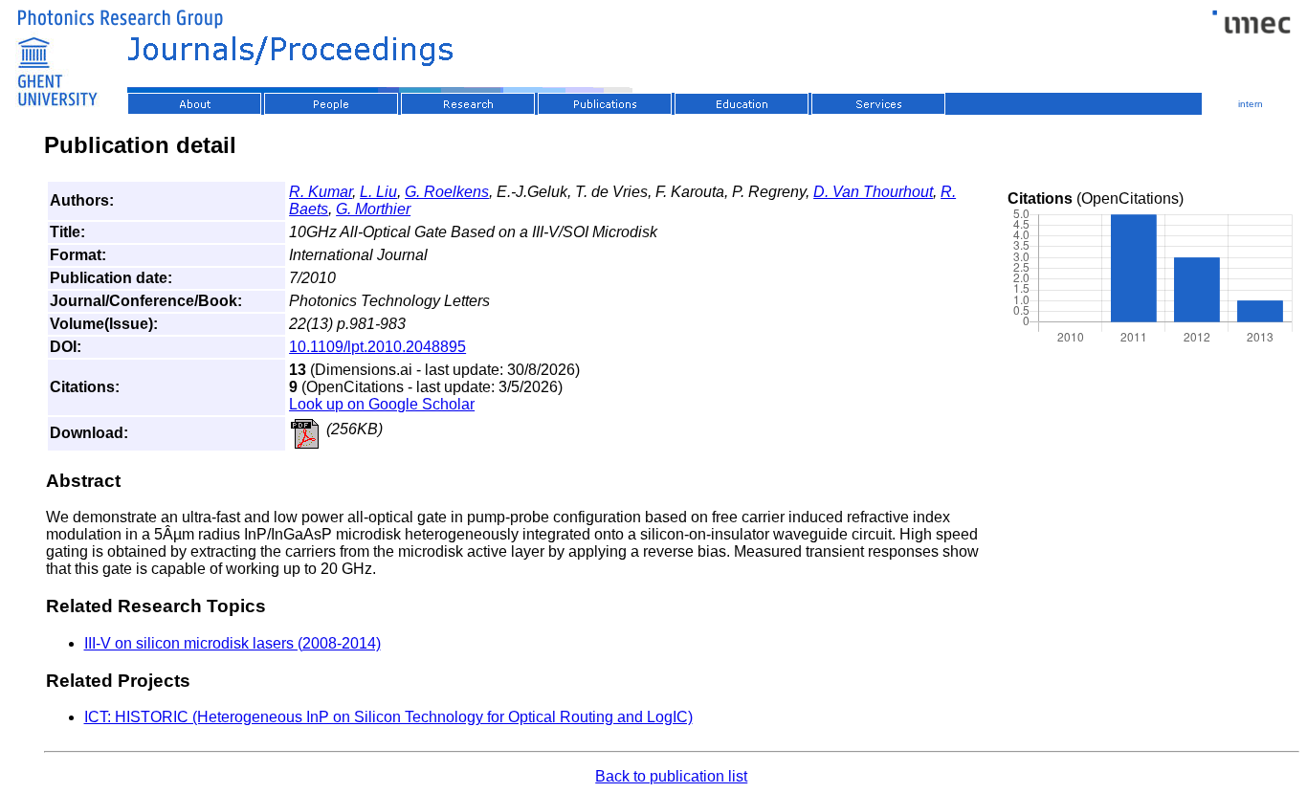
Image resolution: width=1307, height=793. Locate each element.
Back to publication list (671, 776)
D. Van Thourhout (873, 192)
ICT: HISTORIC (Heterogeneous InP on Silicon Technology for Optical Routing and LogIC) (388, 717)
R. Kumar (320, 192)
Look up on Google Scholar (382, 404)
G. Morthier (373, 209)
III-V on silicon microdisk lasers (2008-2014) (232, 643)
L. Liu (378, 192)
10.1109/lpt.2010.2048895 (377, 347)
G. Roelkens (447, 192)
